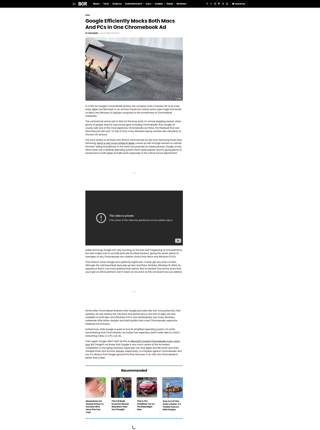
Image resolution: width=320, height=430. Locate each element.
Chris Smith (93, 33)
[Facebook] (207, 4)
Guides (159, 3)
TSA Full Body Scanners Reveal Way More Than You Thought (120, 405)
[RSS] (227, 4)
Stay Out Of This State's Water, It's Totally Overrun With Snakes (172, 405)
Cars (148, 3)
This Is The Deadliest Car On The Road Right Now (146, 405)
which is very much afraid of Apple (115, 143)
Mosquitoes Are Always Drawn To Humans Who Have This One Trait (95, 407)
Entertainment (133, 3)
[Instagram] (215, 4)
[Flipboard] (219, 4)
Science (117, 3)
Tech (106, 3)
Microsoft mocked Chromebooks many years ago (132, 343)
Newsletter (240, 4)
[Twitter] (211, 4)
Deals (170, 3)
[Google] (223, 4)
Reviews (181, 3)
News (96, 3)
